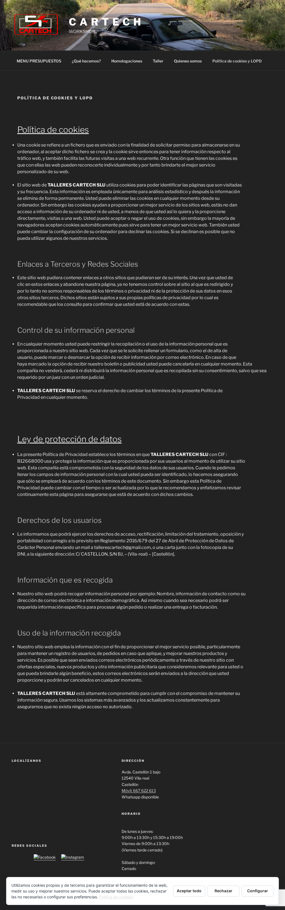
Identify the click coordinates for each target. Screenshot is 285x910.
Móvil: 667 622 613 (139, 790)
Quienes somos (188, 61)
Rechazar (223, 890)
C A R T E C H (105, 22)
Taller (158, 61)
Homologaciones (126, 61)
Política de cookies (116, 896)
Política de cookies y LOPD (237, 61)
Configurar (257, 890)
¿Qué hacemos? (86, 61)
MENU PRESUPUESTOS (39, 61)
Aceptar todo (189, 890)
